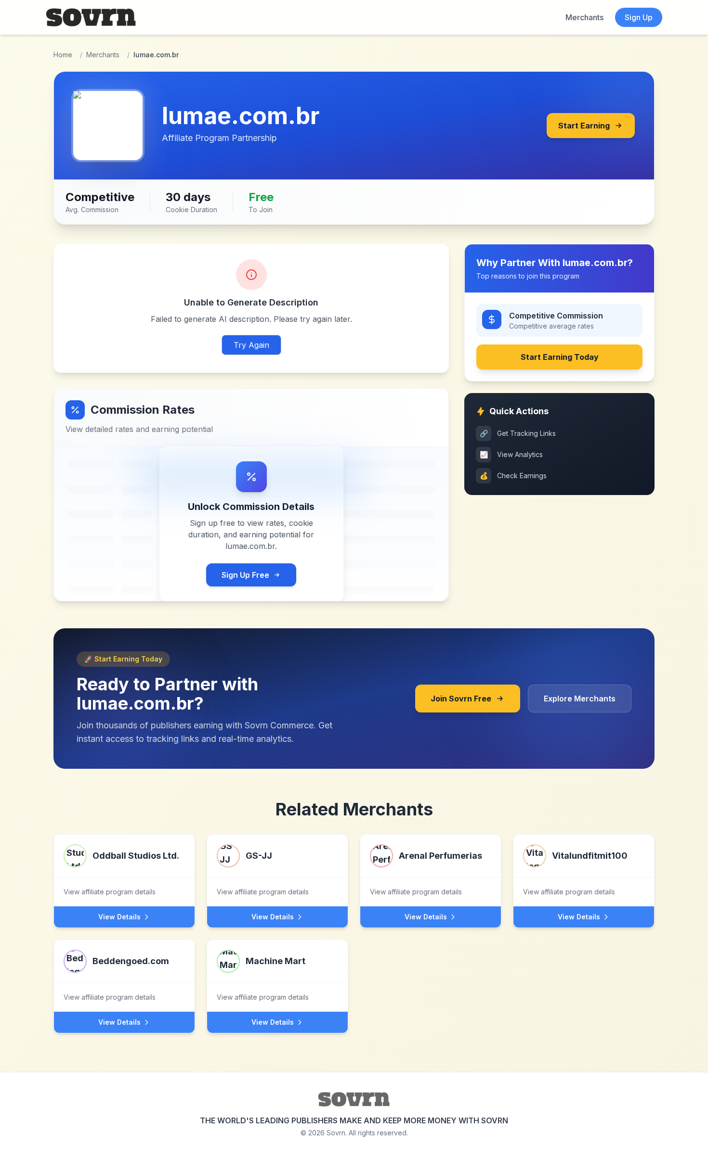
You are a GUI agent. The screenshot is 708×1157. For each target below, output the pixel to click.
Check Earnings (513, 475)
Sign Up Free (245, 575)
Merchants (584, 17)
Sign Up (639, 17)
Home (62, 55)
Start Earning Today (560, 357)
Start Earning (584, 125)
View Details (119, 917)
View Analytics (511, 454)
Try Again (251, 345)
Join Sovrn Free (461, 698)
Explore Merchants (580, 698)
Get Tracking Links (518, 433)
